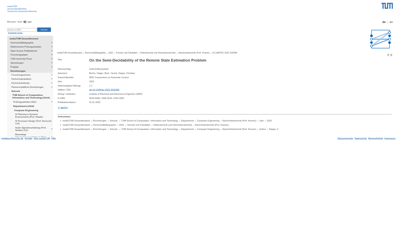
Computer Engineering (26, 110)
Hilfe (53, 138)
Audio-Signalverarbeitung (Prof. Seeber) (30, 129)
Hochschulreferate (20, 83)
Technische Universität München (22, 11)
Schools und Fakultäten (126, 53)
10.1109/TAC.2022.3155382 (224, 53)
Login (29, 21)
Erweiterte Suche (15, 33)
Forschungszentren (21, 75)
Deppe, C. (274, 129)
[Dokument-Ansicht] (388, 54)
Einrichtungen (18, 71)
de (384, 22)
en (391, 22)
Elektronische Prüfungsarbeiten (25, 46)
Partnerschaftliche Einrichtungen (27, 87)
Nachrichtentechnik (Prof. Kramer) (194, 53)
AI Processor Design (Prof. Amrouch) (33, 122)
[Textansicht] (391, 54)
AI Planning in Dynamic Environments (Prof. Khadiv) (29, 115)
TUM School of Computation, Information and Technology (31, 96)
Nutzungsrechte (345, 138)
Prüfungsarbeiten (24, 102)
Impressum (389, 138)
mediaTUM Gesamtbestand (24, 38)
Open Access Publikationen (23, 51)
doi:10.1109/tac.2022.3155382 (104, 89)
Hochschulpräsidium (21, 79)
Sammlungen (17, 63)
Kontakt (28, 138)
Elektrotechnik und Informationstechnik (158, 53)
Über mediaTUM (42, 138)
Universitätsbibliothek (17, 9)
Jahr (261, 120)
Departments (23, 106)
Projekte (14, 67)
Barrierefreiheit (375, 138)
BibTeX (64, 107)
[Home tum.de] (387, 6)
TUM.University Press (21, 59)
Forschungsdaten (19, 54)
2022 (111, 53)
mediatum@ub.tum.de (12, 138)
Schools (15, 91)
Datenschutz (361, 138)
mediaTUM (12, 6)
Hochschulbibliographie (21, 42)
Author (262, 129)
